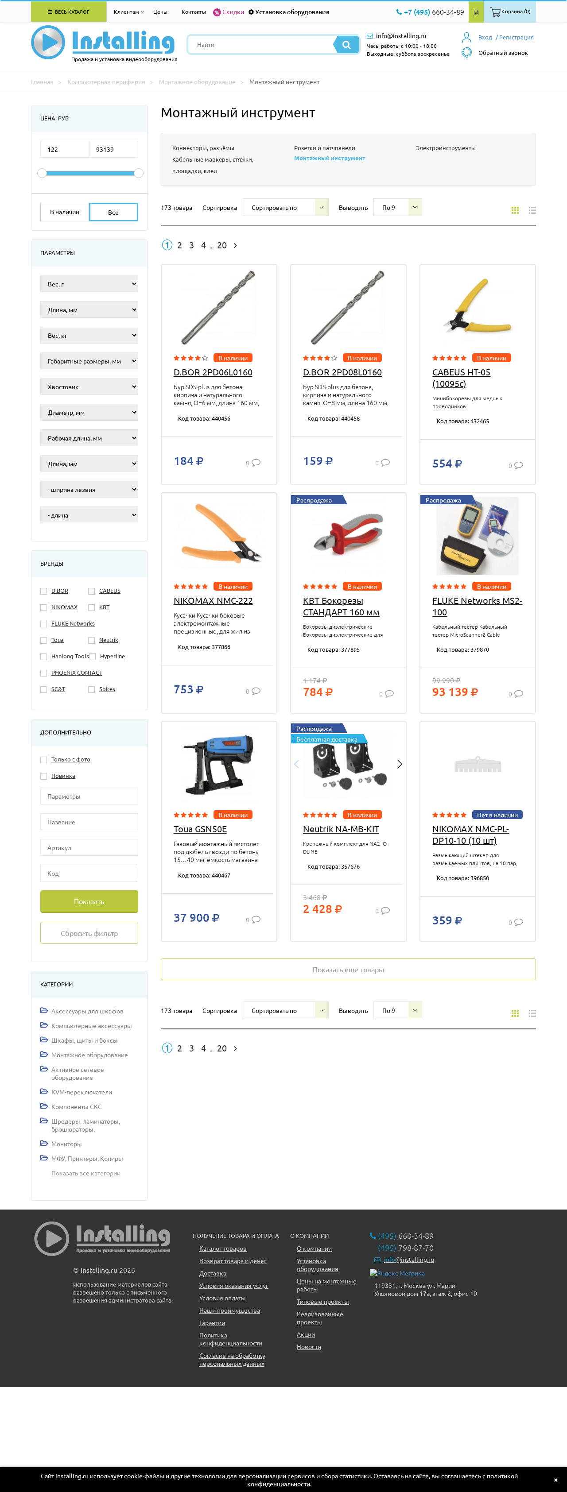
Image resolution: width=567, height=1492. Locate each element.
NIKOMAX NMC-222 (213, 600)
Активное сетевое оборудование (77, 1073)
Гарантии (212, 1322)
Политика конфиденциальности (230, 1339)
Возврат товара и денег (233, 1260)
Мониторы (66, 1144)
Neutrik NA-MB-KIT (341, 828)
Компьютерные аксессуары (91, 1025)
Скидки (233, 11)
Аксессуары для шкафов (87, 1011)
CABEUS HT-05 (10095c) (461, 377)
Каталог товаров (223, 1248)
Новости (309, 1346)
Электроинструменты (446, 147)
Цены (160, 11)
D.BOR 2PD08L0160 (342, 371)
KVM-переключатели (81, 1092)
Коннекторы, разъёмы (203, 147)
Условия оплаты (222, 1298)
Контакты (194, 11)
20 (222, 245)
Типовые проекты (323, 1301)
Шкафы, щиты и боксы (84, 1040)
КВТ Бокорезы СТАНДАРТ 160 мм (341, 606)
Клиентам (126, 11)
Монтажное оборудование (89, 1055)
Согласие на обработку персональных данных (232, 1359)
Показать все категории (85, 1173)
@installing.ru (409, 1259)
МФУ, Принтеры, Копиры (87, 1158)
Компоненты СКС (76, 1106)
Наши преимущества (229, 1310)
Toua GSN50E (200, 828)
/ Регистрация (515, 37)
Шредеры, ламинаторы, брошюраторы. (85, 1125)
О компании (314, 1248)
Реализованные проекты (320, 1318)
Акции (306, 1334)
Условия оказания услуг (233, 1285)
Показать (89, 901)
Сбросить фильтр (89, 932)
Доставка (212, 1273)
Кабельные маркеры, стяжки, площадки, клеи (212, 164)
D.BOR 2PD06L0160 (213, 371)
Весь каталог (71, 11)
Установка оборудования (292, 12)
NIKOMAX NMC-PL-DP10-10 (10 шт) (470, 834)
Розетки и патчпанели (324, 147)
